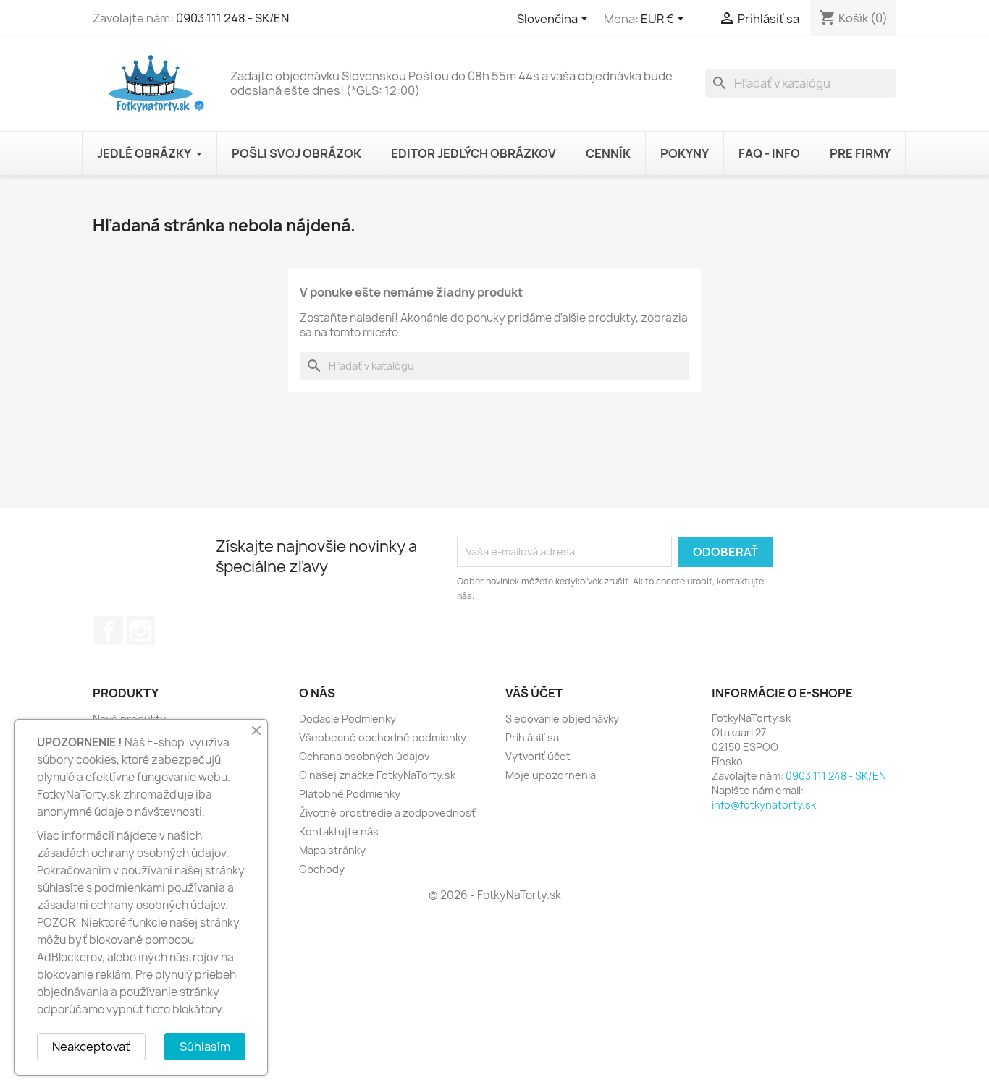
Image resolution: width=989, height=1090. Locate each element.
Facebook (108, 630)
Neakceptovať (91, 1047)
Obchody (322, 869)
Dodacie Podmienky (347, 718)
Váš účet (534, 693)
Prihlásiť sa (532, 737)
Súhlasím (205, 1047)
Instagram (140, 630)
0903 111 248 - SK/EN (232, 18)
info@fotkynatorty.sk (764, 805)
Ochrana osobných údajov (364, 756)
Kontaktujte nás (339, 831)
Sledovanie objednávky (562, 718)
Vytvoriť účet (538, 756)
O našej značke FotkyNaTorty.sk (377, 775)
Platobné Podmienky (349, 794)
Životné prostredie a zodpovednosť (387, 812)
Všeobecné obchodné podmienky (382, 737)
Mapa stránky (332, 850)
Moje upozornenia (550, 775)
